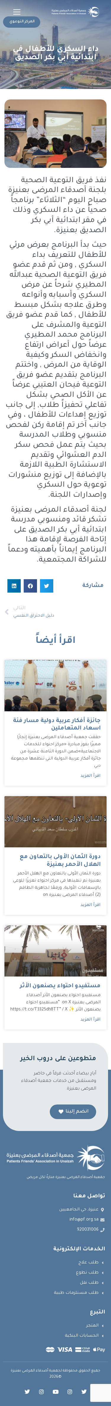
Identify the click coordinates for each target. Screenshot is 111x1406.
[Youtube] (55, 1391)
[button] (17, 12)
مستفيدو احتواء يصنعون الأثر (60, 986)
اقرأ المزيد (91, 776)
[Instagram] (70, 1391)
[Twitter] (84, 1391)
